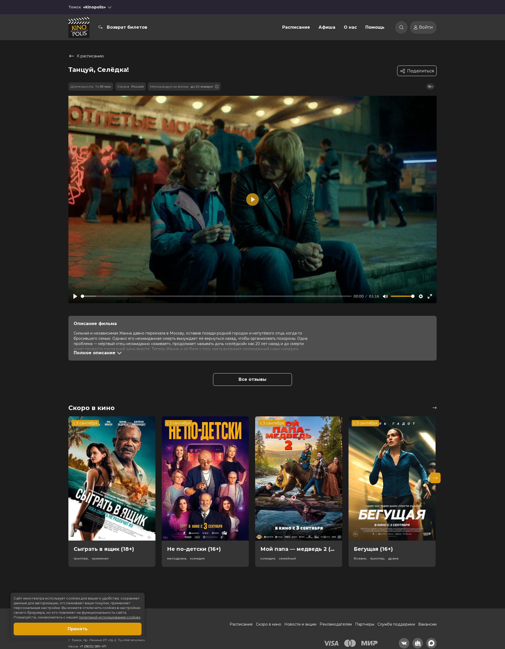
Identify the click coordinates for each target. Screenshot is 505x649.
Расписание (296, 27)
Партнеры (364, 624)
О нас (350, 27)
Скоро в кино (268, 624)
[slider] (216, 296)
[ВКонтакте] (404, 643)
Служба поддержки (396, 624)
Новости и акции (300, 624)
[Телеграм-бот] (417, 643)
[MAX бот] (431, 643)
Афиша (327, 27)
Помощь (375, 27)
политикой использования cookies (109, 617)
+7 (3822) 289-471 (92, 646)
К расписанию (90, 56)
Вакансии (427, 624)
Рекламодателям (336, 624)
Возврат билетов (127, 27)
